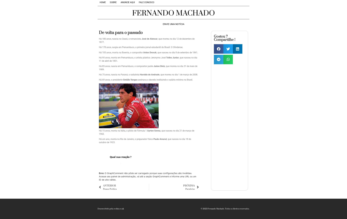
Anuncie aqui (128, 2)
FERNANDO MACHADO (173, 13)
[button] (218, 49)
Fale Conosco (146, 2)
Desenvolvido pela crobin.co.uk (111, 209)
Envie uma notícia (173, 24)
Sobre (113, 2)
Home (103, 2)
